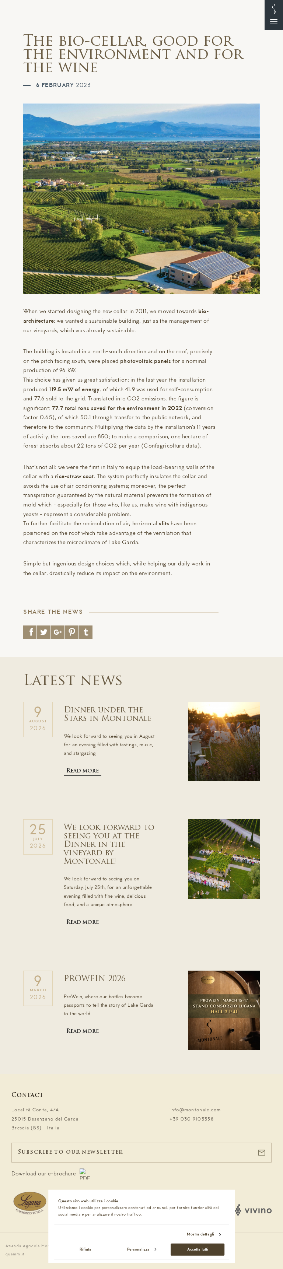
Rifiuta (85, 1249)
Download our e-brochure (43, 1174)
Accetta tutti (197, 1249)
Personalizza (138, 1249)
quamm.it (15, 1254)
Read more (82, 771)
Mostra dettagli (200, 1235)
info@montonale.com (195, 1110)
